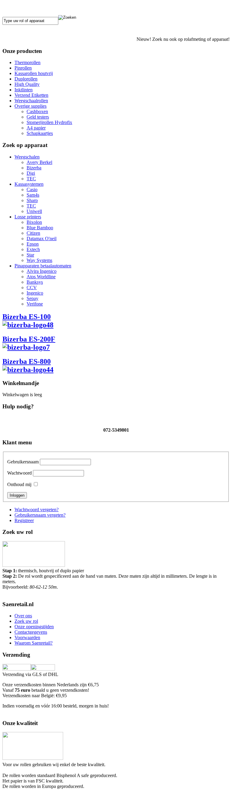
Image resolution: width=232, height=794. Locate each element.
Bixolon (34, 222)
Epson (33, 244)
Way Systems (39, 260)
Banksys (35, 282)
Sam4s (33, 195)
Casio (32, 189)
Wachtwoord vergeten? (36, 509)
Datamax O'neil (41, 238)
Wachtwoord (19, 472)
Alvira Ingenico (41, 271)
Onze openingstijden (34, 626)
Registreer (24, 520)
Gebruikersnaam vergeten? (40, 515)
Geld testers (38, 116)
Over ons (23, 615)
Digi (31, 173)
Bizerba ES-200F (28, 339)
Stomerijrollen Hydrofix (49, 122)
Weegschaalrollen (31, 100)
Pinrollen (23, 67)
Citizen (33, 233)
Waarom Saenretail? (33, 642)
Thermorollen (27, 62)
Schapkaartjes (40, 133)
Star (30, 254)
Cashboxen (37, 111)
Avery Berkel (39, 162)
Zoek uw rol (26, 621)
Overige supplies (30, 106)
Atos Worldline (41, 276)
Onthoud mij (19, 484)
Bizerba (34, 167)
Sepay (32, 298)
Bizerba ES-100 (26, 317)
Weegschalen (27, 156)
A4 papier (36, 127)
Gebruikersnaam (23, 461)
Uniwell (34, 211)
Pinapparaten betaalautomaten (42, 265)
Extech (33, 249)
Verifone (35, 303)
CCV (32, 287)
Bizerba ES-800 (26, 361)
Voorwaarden (27, 637)
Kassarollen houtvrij (33, 73)
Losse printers (27, 216)
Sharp (32, 200)
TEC (31, 178)
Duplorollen (25, 78)
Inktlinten (23, 89)
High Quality (27, 84)
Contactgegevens (30, 632)
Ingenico (35, 293)
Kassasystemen (29, 184)
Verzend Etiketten (31, 95)
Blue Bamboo (40, 227)
